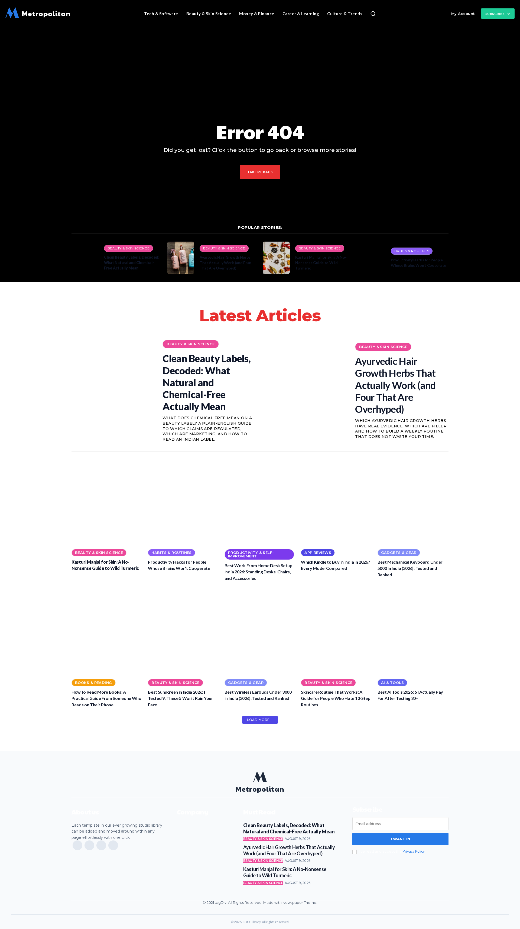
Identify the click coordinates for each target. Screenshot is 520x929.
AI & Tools (392, 682)
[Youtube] (113, 845)
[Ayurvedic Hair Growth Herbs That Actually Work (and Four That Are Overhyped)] (180, 258)
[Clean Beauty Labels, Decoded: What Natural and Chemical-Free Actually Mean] (85, 258)
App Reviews (317, 552)
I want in (400, 839)
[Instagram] (89, 845)
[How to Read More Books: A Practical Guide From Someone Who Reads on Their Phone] (107, 631)
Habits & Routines (411, 251)
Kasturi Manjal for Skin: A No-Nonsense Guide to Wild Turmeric (321, 262)
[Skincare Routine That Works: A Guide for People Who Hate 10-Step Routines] (336, 631)
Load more (258, 720)
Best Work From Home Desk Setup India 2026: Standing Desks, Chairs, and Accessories (258, 572)
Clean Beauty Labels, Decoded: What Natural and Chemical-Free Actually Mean (131, 262)
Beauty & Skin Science (129, 248)
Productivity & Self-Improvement (251, 554)
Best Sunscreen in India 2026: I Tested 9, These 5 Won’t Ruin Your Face (180, 698)
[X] (101, 845)
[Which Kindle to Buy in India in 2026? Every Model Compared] (336, 501)
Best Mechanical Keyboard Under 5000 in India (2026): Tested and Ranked (410, 568)
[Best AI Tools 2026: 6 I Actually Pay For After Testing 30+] (413, 631)
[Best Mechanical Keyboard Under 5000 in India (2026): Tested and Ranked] (413, 501)
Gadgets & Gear (399, 552)
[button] (373, 13)
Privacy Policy (414, 851)
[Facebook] (77, 845)
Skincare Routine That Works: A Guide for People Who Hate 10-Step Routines (335, 698)
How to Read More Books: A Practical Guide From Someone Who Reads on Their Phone (106, 698)
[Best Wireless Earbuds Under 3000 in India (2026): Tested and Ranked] (260, 631)
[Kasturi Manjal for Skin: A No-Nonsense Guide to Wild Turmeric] (276, 258)
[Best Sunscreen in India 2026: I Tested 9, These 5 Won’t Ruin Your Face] (183, 631)
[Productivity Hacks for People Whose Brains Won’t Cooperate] (371, 258)
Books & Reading (93, 682)
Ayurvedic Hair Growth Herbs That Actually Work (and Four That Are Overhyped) (225, 262)
